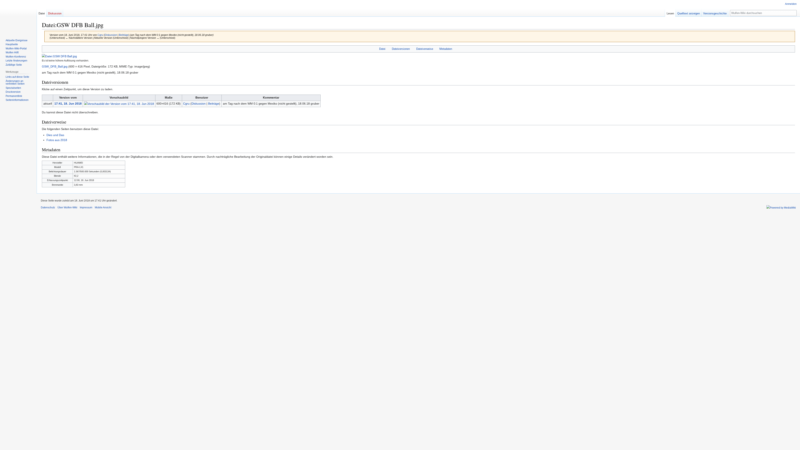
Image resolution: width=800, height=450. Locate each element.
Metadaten (445, 48)
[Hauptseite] (18, 16)
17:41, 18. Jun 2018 (68, 103)
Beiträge (124, 35)
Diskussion (111, 35)
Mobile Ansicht (103, 207)
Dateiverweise (424, 48)
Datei (382, 48)
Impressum (86, 207)
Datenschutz (48, 207)
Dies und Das (55, 135)
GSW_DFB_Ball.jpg (55, 66)
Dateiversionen (401, 48)
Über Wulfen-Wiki (67, 207)
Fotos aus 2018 (56, 140)
